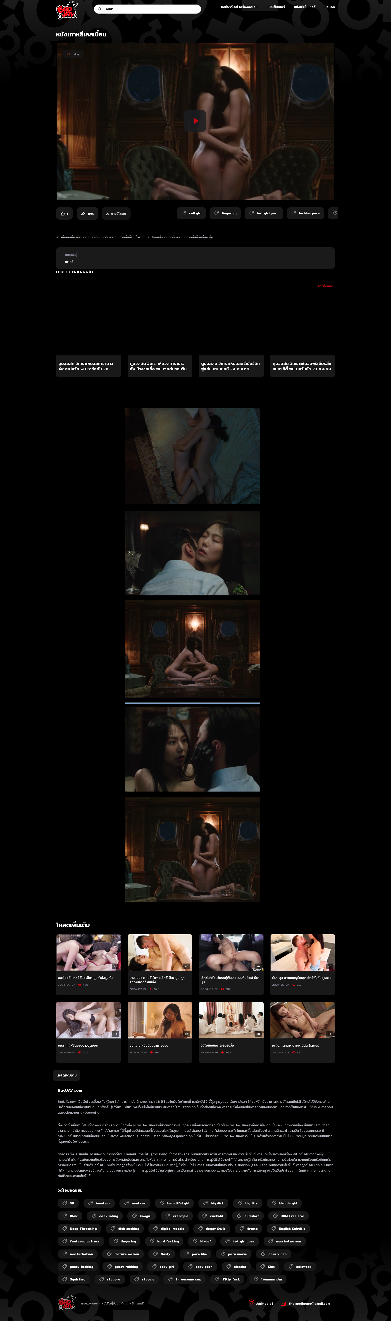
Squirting (77, 1279)
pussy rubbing (126, 1266)
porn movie (237, 1253)
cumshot (251, 1215)
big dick (217, 1203)
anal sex (139, 1203)
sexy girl (167, 1266)
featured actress (85, 1241)
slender (240, 1266)
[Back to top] (379, 1309)
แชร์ (90, 213)
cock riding (108, 1215)
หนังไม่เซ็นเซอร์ (304, 7)
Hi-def (205, 1241)
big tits (251, 1203)
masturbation (81, 1253)
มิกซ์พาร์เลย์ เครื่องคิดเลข (239, 7)
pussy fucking (81, 1266)
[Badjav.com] (67, 10)
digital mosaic (172, 1228)
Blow (74, 1215)
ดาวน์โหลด (118, 213)
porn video (277, 1253)
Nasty (165, 1253)
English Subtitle (292, 1228)
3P (72, 1203)
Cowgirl (145, 1215)
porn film (199, 1253)
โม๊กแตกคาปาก (271, 1279)
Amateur (103, 1203)
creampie (180, 1215)
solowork (303, 1266)
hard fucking (168, 1241)
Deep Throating (83, 1228)
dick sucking (128, 1228)
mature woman (126, 1253)
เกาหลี (69, 261)
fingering (128, 1241)
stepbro (113, 1279)
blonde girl (288, 1203)
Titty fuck (231, 1279)
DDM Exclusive (292, 1215)
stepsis (148, 1279)
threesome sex (188, 1279)
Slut (271, 1266)
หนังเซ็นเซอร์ (276, 7)
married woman (288, 1241)
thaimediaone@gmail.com (309, 1303)
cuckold (216, 1215)
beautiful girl (178, 1203)
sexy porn (204, 1266)
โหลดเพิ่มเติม (66, 1075)
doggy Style (216, 1228)
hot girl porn (243, 1241)
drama (252, 1228)
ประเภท (329, 7)
